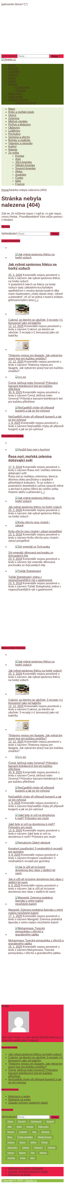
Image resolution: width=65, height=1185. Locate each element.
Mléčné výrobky (18, 121)
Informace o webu (19, 1096)
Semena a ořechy (19, 137)
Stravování (12, 1147)
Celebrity (13, 71)
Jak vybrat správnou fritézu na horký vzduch (35, 507)
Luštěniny (14, 130)
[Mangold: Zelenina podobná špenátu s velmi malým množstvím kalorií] (36, 903)
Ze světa (13, 152)
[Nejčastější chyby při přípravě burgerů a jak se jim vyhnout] (36, 410)
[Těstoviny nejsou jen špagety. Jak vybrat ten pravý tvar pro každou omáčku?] (22, 349)
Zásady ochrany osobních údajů (28, 1102)
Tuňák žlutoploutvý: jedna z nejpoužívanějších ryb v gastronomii (30, 579)
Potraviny (38, 1147)
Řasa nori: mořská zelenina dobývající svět (30, 458)
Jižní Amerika (23, 162)
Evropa (19, 155)
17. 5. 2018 (15, 467)
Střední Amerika (25, 165)
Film (33, 1153)
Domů (12, 65)
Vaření (33, 1142)
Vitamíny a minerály (20, 143)
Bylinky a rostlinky (19, 140)
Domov (12, 84)
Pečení (44, 1142)
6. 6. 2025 (14, 885)
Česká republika (25, 1137)
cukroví (10, 1153)
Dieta (19, 1126)
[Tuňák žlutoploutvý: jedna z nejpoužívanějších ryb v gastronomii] (28, 571)
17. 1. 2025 (15, 916)
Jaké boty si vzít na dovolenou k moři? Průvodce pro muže (31, 826)
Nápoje (12, 149)
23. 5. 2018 (15, 534)
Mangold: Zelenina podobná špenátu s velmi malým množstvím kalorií (35, 911)
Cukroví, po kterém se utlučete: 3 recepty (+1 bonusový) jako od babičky (35, 321)
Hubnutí (13, 74)
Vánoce (11, 1142)
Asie (18, 159)
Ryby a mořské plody (21, 112)
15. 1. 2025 (15, 946)
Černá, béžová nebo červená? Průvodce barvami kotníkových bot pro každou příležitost (33, 386)
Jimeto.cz (31, 1180)
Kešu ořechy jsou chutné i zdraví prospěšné (35, 531)
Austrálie (20, 174)
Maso (11, 108)
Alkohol (43, 1153)
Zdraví (12, 81)
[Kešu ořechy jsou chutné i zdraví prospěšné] (36, 525)
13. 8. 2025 (15, 830)
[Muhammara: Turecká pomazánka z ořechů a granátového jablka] (36, 934)
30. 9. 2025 (15, 392)
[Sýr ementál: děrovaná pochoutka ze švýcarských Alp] (32, 546)
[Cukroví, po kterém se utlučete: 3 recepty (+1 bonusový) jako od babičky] (22, 313)
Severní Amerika (25, 168)
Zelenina (13, 118)
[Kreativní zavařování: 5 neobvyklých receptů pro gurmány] (32, 842)
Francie (20, 184)
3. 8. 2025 (14, 854)
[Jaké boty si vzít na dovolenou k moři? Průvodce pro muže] (36, 818)
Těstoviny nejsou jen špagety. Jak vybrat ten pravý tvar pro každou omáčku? (35, 357)
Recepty (13, 68)
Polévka (51, 1147)
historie (25, 1147)
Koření (12, 146)
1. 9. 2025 (14, 422)
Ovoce (12, 115)
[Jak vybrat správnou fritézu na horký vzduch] (36, 257)
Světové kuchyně (25, 102)
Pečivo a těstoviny (19, 124)
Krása (12, 77)
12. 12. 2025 (16, 326)
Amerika (11, 1158)
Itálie (18, 180)
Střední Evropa (45, 1137)
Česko (19, 177)
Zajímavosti (15, 96)
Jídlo (9, 1126)
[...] (36, 300)
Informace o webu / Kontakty (25, 1168)
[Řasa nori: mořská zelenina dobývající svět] (32, 449)
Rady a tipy (15, 93)
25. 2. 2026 (15, 274)
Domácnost (22, 87)
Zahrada (20, 90)
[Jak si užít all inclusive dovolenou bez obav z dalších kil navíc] (36, 873)
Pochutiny (14, 133)
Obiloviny (14, 127)
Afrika (18, 171)
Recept (10, 1132)
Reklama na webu (19, 1099)
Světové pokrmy (18, 99)
